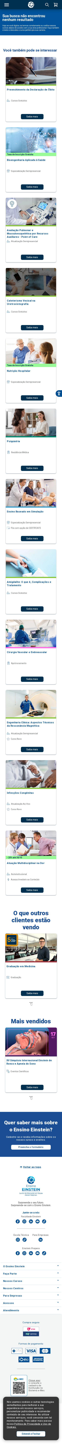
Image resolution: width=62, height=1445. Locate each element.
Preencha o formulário (30, 1147)
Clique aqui (34, 1380)
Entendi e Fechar (31, 1433)
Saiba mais (32, 116)
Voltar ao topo (32, 1167)
